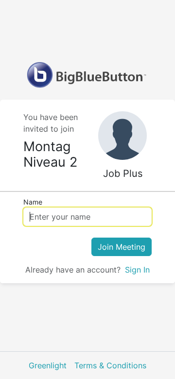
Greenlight (48, 365)
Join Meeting (121, 247)
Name (32, 202)
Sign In (137, 270)
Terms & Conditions (110, 365)
